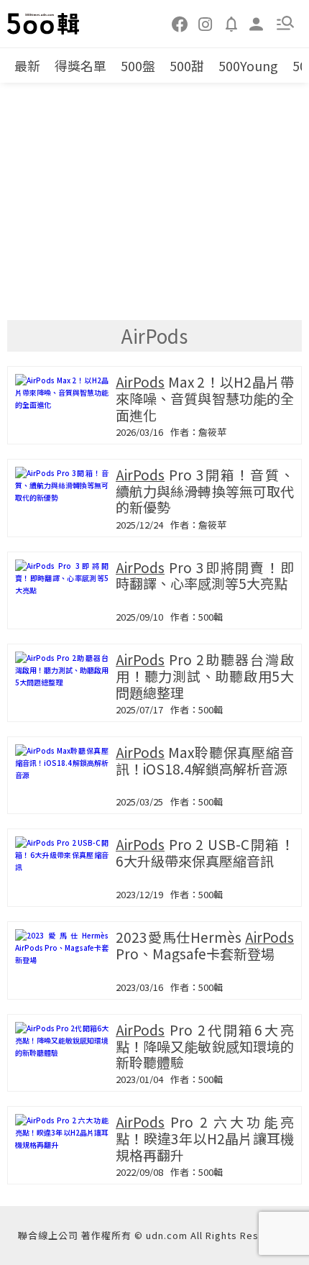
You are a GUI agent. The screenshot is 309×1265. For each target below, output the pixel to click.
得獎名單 (80, 65)
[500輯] (43, 24)
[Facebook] (180, 23)
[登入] (256, 22)
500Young (248, 65)
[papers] (231, 23)
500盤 (138, 65)
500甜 (187, 65)
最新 (27, 65)
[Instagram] (205, 23)
